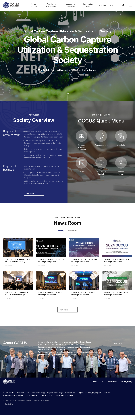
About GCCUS (33, 5)
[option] (67, 50)
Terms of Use (112, 382)
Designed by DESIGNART (42, 400)
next (125, 50)
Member (102, 5)
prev (9, 50)
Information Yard (88, 5)
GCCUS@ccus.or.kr (67, 395)
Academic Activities (70, 5)
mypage (123, 5)
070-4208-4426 (34, 395)
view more (30, 193)
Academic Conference (51, 5)
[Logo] (11, 5)
